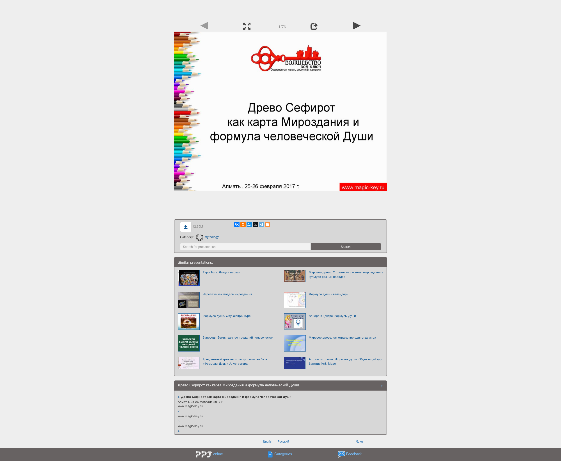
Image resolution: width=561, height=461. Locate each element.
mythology (211, 237)
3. (179, 421)
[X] (255, 224)
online (218, 453)
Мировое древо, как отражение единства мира (342, 337)
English (268, 441)
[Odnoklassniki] (243, 224)
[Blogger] (267, 224)
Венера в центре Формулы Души (332, 315)
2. (179, 411)
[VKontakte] (237, 224)
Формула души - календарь (328, 294)
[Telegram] (261, 224)
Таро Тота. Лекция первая (221, 272)
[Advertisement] (280, 10)
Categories (283, 453)
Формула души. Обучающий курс (226, 315)
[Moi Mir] (249, 224)
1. (179, 396)
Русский (283, 441)
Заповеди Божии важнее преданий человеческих (238, 337)
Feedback (354, 453)
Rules (360, 441)
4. (179, 431)
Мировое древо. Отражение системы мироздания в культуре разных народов (346, 274)
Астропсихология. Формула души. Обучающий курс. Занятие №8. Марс (346, 361)
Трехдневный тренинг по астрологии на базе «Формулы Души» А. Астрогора (235, 361)
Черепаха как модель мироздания (227, 294)
